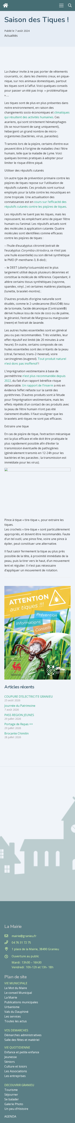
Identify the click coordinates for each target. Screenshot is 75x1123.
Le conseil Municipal (18, 993)
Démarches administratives (23, 1035)
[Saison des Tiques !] (37, 588)
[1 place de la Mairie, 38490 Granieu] (8, 949)
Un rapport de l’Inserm (37, 385)
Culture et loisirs (15, 1066)
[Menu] (61, 5)
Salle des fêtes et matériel (21, 1040)
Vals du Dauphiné (16, 1012)
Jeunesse (10, 1057)
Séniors (9, 1062)
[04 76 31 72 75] (8, 942)
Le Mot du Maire (15, 988)
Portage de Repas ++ (18, 724)
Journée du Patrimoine (19, 706)
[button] (70, 5)
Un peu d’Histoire (16, 1109)
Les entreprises (15, 1076)
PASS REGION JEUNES (19, 715)
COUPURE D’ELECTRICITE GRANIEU (28, 697)
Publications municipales (21, 1002)
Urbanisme (11, 1007)
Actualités (11, 36)
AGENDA (10, 1116)
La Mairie (10, 997)
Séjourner (11, 1095)
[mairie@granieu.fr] (8, 936)
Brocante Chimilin (16, 733)
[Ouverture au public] (8, 956)
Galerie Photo (13, 1104)
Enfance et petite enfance (21, 1052)
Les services (12, 1016)
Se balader (11, 1099)
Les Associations (15, 1071)
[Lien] (6, 5)
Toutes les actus (15, 1021)
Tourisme (11, 1090)
